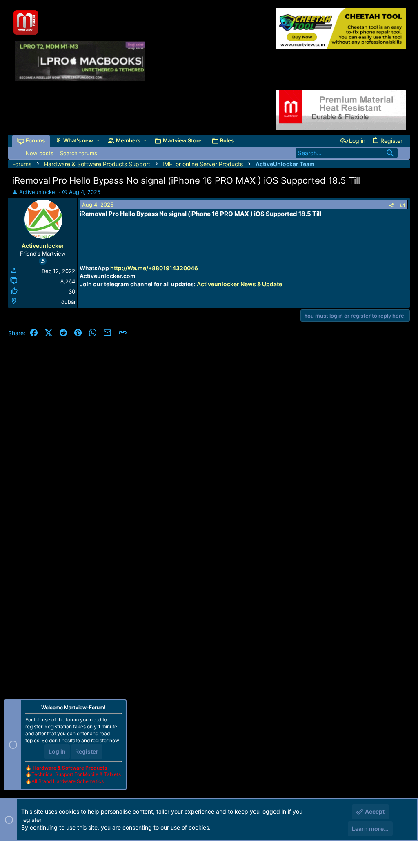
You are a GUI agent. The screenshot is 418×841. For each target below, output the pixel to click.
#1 (402, 205)
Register (86, 751)
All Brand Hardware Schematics (67, 781)
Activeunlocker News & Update (239, 283)
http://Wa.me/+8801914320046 (154, 268)
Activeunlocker (38, 192)
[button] (98, 140)
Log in (57, 751)
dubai (68, 301)
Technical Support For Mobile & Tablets (76, 774)
